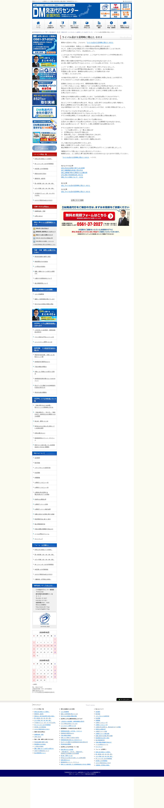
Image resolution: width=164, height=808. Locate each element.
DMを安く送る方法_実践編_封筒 (44, 238)
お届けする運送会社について (43, 278)
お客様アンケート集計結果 (43, 509)
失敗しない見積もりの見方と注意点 (45, 372)
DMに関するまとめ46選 (67, 749)
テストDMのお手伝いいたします (44, 337)
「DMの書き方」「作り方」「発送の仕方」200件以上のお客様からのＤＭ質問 (45, 414)
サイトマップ (39, 539)
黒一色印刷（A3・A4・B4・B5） (44, 183)
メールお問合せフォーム (42, 534)
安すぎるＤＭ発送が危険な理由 (44, 304)
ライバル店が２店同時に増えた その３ (76, 157)
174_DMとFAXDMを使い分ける (72, 175)
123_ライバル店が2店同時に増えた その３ (75, 191)
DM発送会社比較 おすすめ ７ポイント (71, 731)
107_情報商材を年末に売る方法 (72, 170)
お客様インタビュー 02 (41, 487)
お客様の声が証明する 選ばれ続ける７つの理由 (108, 727)
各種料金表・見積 (40, 211)
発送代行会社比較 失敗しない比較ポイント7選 (45, 356)
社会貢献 (37, 472)
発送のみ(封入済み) (40, 173)
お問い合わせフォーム (38, 690)
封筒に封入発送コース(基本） (43, 159)
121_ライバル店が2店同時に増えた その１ (75, 185)
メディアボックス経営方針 (43, 467)
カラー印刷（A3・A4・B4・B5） (44, 188)
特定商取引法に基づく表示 (43, 519)
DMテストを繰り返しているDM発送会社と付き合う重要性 (45, 446)
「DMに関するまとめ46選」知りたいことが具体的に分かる (44, 406)
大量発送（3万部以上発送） (43, 579)
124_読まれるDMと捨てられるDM (72, 168)
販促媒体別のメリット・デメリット (45, 439)
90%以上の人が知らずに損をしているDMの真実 (45, 427)
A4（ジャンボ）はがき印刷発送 (44, 163)
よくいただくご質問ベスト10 (43, 342)
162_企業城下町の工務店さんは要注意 (74, 172)
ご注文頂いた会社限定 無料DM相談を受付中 (45, 331)
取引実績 (37, 463)
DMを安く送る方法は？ (42, 228)
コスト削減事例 (39, 294)
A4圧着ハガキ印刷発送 (41, 168)
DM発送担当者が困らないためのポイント (45, 379)
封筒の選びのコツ (40, 433)
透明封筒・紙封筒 (40, 178)
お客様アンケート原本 (41, 504)
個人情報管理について (41, 283)
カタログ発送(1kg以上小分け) (43, 200)
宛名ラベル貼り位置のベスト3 (44, 235)
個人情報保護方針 (40, 524)
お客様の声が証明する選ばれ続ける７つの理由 (42, 493)
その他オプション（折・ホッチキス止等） (45, 194)
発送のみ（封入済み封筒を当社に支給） (44, 716)
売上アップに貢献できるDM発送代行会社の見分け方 (45, 386)
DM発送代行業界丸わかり (42, 361)
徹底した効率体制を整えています (45, 299)
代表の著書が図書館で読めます (44, 529)
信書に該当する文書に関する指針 (45, 514)
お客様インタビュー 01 (41, 482)
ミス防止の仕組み (40, 266)
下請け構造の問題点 (41, 366)
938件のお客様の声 (40, 499)
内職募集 (37, 477)
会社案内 (37, 458)
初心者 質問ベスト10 (41, 421)
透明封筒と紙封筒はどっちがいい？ (46, 231)
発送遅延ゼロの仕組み (41, 261)
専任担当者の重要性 (41, 392)
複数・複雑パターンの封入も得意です (45, 272)
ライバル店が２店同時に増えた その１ (100, 42)
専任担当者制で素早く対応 (43, 256)
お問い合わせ (39, 216)
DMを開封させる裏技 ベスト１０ (45, 241)
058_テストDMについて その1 (72, 177)
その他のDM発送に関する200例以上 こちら (44, 244)
